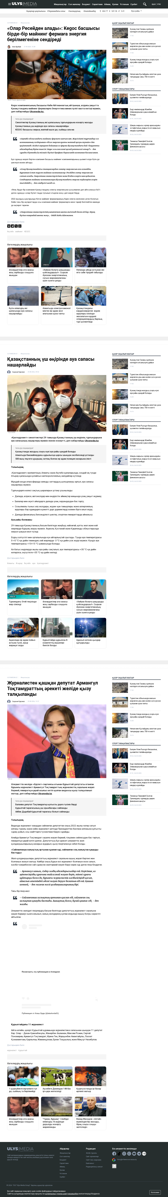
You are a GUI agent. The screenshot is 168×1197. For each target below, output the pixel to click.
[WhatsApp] (19, 226)
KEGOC (27, 231)
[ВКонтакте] (8, 226)
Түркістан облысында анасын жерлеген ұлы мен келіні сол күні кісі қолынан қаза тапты (145, 46)
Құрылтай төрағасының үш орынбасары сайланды (41, 808)
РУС (159, 4)
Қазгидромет (43, 563)
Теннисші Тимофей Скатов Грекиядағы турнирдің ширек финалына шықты (142, 144)
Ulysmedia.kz (92, 440)
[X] (16, 226)
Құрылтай (22, 1050)
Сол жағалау (74, 4)
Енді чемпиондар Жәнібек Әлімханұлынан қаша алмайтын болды (143, 112)
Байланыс (90, 1163)
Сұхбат (133, 4)
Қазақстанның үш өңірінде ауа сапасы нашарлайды (42, 126)
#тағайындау (89, 11)
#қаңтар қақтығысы (36, 11)
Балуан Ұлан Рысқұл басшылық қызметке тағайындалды (143, 96)
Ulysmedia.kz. (37, 111)
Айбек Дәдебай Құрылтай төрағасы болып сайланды (42, 811)
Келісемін (155, 1192)
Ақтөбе (10, 231)
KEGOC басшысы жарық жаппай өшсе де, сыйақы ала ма (44, 129)
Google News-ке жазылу (127, 1159)
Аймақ (107, 4)
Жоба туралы (91, 1153)
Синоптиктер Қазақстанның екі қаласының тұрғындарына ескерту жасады (54, 122)
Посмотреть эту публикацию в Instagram (41, 972)
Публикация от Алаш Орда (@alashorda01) (40, 1013)
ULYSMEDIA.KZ (12, 23)
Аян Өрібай (16, 47)
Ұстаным (124, 4)
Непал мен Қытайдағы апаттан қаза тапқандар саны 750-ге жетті (145, 75)
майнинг (19, 231)
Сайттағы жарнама (93, 1160)
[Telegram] (12, 226)
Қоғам (115, 4)
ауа (33, 563)
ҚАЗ (154, 4)
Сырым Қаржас (18, 372)
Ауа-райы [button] (135, 11)
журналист (12, 1050)
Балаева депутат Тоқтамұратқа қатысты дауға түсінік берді (46, 804)
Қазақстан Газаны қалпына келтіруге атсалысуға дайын (142, 30)
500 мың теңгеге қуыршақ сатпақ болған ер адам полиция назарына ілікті (53, 459)
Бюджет (86, 4)
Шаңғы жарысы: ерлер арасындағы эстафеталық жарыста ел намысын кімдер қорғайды (145, 128)
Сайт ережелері (92, 1156)
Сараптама (97, 4)
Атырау (19, 563)
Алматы (10, 563)
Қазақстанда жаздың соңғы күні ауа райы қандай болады (144, 60)
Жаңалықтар (60, 4)
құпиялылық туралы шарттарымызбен (61, 1194)
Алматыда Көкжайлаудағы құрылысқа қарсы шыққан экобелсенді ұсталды (54, 455)
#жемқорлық (74, 11)
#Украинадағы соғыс (56, 11)
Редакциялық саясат (94, 1167)
